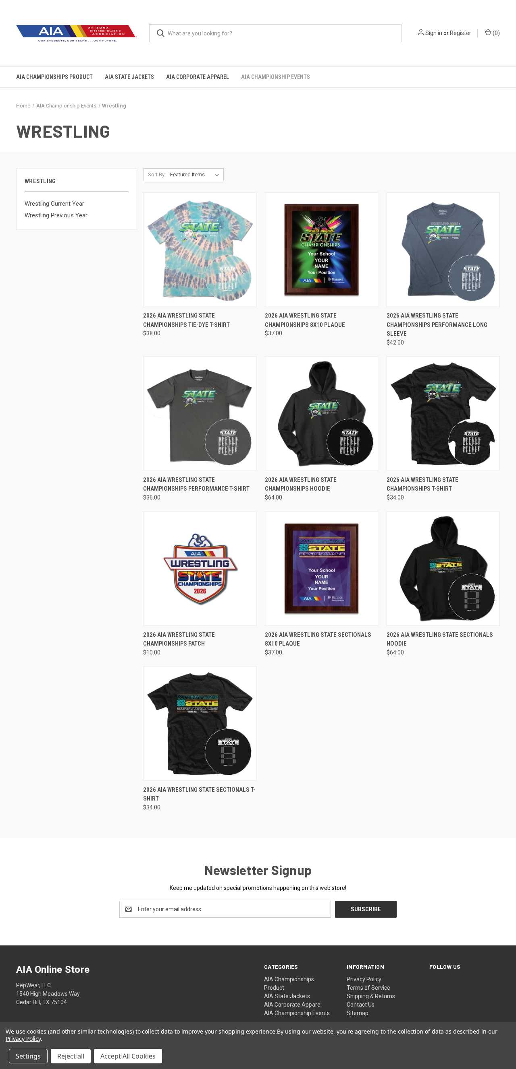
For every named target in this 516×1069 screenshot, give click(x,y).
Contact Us (361, 1004)
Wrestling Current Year (54, 203)
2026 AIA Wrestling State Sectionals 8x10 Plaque (318, 639)
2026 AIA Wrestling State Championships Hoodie (301, 484)
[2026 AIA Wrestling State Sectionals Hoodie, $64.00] (443, 568)
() (495, 33)
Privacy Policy (364, 979)
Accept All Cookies (128, 1056)
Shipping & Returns (371, 996)
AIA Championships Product (54, 77)
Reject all (70, 1056)
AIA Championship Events (275, 77)
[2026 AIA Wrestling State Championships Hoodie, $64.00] (321, 413)
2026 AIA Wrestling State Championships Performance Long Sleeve (437, 324)
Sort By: (157, 174)
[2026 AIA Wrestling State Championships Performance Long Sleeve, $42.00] (443, 249)
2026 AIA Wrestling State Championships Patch (179, 639)
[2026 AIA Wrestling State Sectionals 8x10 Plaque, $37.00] (321, 568)
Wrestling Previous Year (56, 215)
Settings (28, 1056)
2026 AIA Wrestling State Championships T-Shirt (422, 484)
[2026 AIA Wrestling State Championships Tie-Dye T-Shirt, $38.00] (200, 249)
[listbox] (196, 175)
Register (460, 33)
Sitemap (357, 1013)
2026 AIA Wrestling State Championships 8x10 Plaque (305, 320)
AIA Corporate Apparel (197, 77)
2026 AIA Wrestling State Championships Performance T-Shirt (196, 484)
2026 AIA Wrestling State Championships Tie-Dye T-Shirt (186, 320)
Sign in (433, 33)
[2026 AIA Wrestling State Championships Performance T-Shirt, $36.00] (200, 413)
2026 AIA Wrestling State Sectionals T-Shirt (199, 794)
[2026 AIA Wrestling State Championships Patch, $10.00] (200, 568)
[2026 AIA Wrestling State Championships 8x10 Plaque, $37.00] (321, 249)
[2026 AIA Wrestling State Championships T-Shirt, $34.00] (443, 413)
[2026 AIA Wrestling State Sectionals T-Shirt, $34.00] (200, 723)
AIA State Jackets (129, 77)
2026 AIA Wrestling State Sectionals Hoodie (440, 639)
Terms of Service (368, 987)
